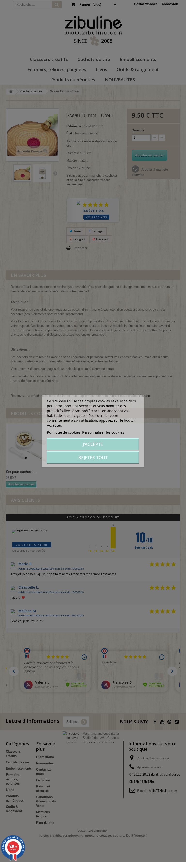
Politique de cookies (63, 432)
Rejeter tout (93, 457)
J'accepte (93, 444)
